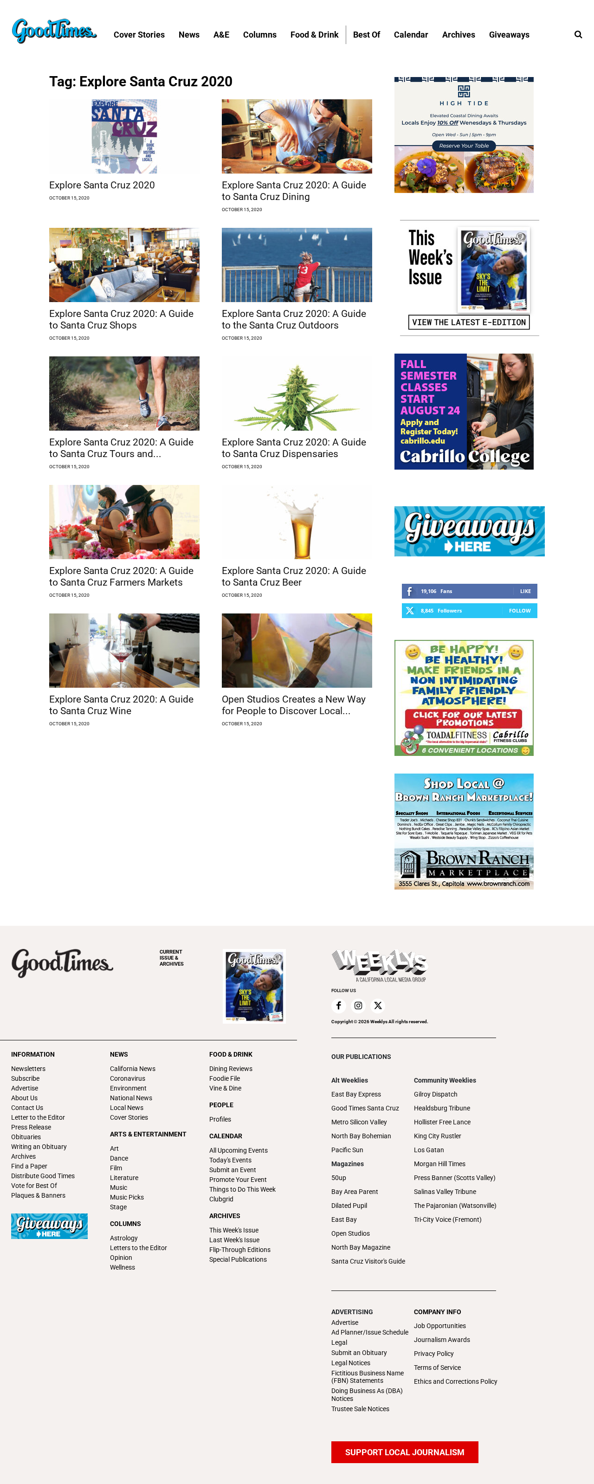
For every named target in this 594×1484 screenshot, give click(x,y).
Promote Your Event (238, 1179)
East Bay (344, 1219)
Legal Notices (350, 1363)
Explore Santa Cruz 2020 (102, 185)
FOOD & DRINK (230, 1054)
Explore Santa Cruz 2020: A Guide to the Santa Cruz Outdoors (294, 319)
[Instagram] (358, 1006)
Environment (128, 1088)
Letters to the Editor (138, 1248)
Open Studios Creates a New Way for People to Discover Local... (294, 705)
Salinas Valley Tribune (445, 1191)
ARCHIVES (172, 958)
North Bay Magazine (360, 1247)
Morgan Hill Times (439, 1164)
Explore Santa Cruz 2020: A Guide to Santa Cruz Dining (294, 191)
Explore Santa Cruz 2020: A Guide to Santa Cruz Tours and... (121, 448)
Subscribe (25, 1078)
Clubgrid (221, 1199)
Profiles (220, 1119)
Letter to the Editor (38, 1117)
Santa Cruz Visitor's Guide (368, 1261)
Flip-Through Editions (240, 1249)
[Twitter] (377, 1006)
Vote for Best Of (34, 1185)
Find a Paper (29, 1166)
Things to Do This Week (242, 1189)
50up (338, 1177)
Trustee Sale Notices (360, 1409)
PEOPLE (221, 1105)
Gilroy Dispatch (436, 1094)
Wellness (122, 1267)
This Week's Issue (233, 1230)
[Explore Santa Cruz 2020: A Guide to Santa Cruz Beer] (297, 522)
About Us (24, 1098)
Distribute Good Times (43, 1176)
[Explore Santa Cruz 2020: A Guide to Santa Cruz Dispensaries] (297, 393)
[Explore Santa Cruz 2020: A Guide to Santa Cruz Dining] (297, 136)
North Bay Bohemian (361, 1136)
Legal (339, 1342)
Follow (520, 610)
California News (132, 1068)
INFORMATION (33, 1054)
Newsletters (28, 1068)
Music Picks (127, 1197)
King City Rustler (437, 1136)
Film (116, 1168)
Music (118, 1187)
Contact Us (27, 1107)
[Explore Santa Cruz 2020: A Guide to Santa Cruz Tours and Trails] (124, 393)
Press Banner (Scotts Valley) (455, 1177)
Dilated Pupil (349, 1205)
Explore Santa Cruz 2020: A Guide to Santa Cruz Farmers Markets (121, 576)
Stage (118, 1207)
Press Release (31, 1127)
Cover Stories (129, 1117)
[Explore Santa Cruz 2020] (124, 136)
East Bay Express (356, 1094)
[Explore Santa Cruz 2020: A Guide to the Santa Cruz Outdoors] (297, 265)
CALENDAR (225, 1136)
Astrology (124, 1238)
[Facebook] (338, 1006)
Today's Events (230, 1160)
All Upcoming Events (238, 1150)
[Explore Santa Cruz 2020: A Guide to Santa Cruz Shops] (124, 265)
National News (131, 1098)
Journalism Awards (442, 1339)
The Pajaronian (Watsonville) (455, 1205)
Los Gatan (429, 1150)
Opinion (121, 1257)
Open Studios (350, 1233)
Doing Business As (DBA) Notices (367, 1394)
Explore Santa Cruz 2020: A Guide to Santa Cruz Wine (121, 705)
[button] (578, 34)
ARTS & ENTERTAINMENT (148, 1134)
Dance (119, 1158)
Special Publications (238, 1259)
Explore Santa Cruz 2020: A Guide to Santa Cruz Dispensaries (294, 448)
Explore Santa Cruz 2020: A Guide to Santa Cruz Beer (294, 576)
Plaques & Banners (38, 1195)
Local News (126, 1107)
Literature (124, 1177)
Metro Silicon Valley (359, 1122)
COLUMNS (125, 1223)
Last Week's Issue (234, 1240)
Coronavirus (127, 1078)
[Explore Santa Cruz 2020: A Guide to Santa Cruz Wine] (124, 650)
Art (114, 1148)
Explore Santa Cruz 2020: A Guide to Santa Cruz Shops (121, 319)
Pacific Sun (347, 1150)
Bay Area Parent (354, 1191)
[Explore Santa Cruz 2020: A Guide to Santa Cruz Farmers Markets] (124, 522)
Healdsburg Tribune (442, 1108)
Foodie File (224, 1078)
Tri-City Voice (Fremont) (448, 1219)
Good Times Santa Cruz (365, 1108)
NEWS (119, 1054)
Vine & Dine (225, 1088)
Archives (23, 1156)
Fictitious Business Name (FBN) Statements (367, 1377)
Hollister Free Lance (442, 1122)
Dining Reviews (230, 1068)
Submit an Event (232, 1170)
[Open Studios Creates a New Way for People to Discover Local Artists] (297, 650)
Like (525, 590)
